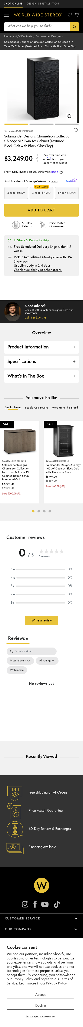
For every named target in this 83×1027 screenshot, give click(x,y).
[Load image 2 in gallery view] (41, 124)
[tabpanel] (41, 689)
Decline (40, 1006)
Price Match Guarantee (46, 811)
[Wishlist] (70, 15)
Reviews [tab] (18, 638)
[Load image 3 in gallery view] (67, 124)
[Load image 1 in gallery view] (16, 124)
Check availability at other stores (38, 270)
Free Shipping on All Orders (48, 792)
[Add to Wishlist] (76, 130)
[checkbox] (17, 670)
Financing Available (42, 847)
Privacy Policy (56, 983)
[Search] (74, 26)
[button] (6, 15)
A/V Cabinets (23, 36)
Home (7, 36)
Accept (40, 995)
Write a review (41, 620)
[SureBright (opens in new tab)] (72, 181)
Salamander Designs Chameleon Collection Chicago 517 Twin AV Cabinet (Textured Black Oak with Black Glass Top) (40, 44)
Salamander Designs (48, 36)
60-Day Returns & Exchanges (50, 829)
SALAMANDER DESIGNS (18, 131)
